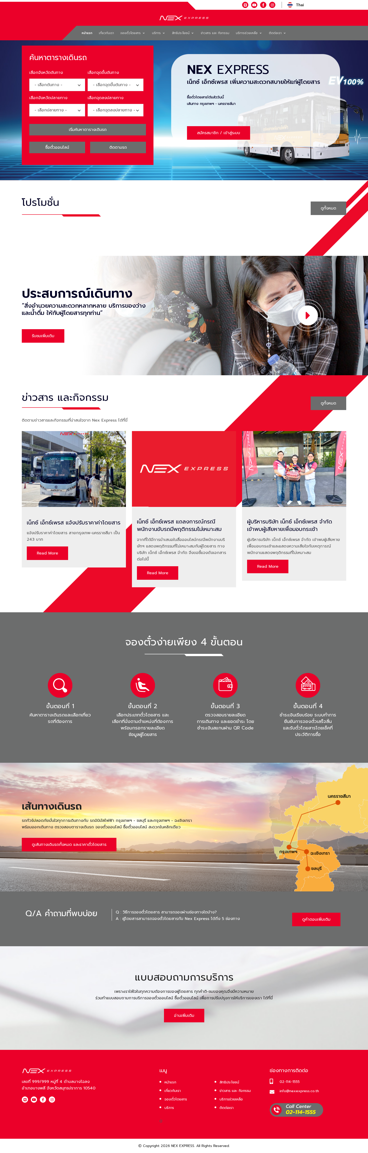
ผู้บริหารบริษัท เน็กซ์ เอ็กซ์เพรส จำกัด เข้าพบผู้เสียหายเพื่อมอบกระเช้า (289, 525)
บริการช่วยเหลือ (247, 33)
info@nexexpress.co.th (299, 1091)
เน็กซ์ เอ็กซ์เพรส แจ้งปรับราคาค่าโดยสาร (73, 523)
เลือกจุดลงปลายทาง (105, 98)
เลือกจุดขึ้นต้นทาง (103, 73)
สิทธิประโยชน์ (181, 33)
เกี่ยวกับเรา (106, 33)
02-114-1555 (290, 1081)
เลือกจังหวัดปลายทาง (48, 98)
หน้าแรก (87, 33)
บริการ (157, 33)
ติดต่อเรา (276, 33)
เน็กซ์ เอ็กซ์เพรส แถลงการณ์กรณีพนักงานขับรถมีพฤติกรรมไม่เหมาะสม (179, 525)
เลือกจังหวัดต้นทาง (46, 73)
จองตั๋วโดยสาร (131, 33)
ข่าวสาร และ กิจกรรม (215, 33)
